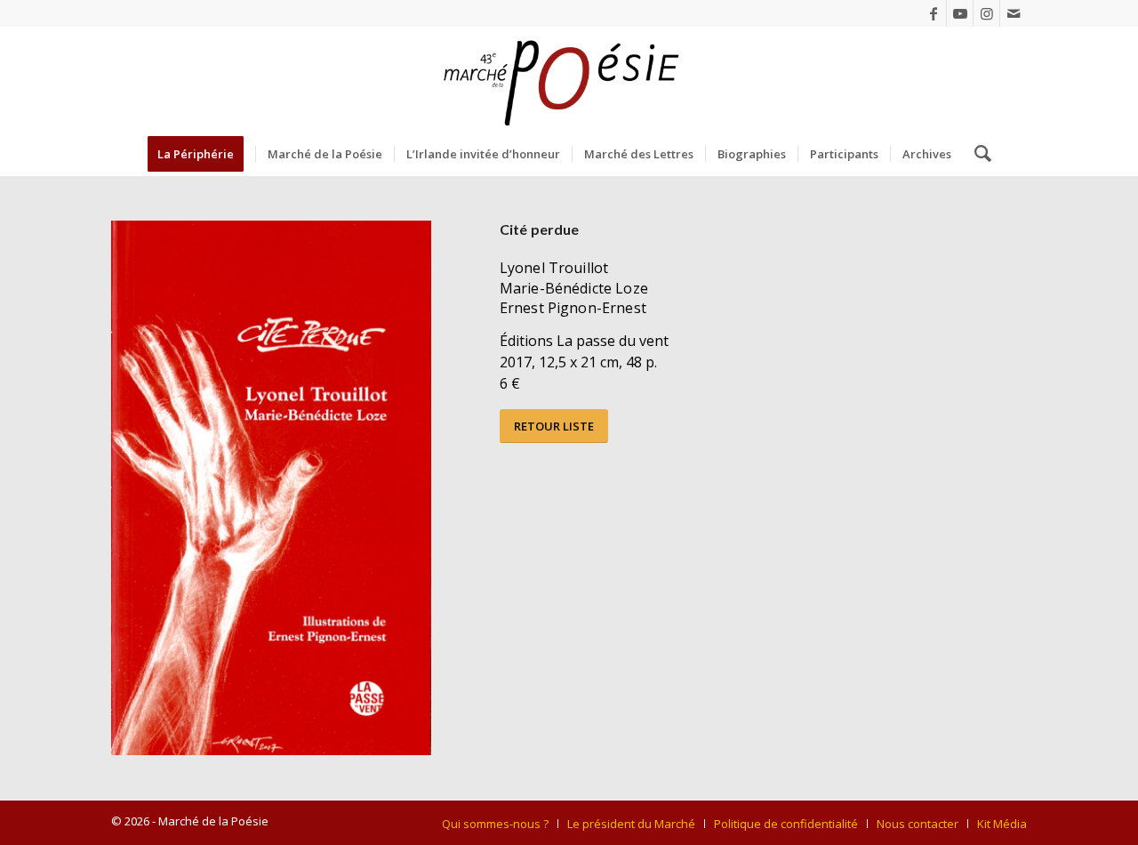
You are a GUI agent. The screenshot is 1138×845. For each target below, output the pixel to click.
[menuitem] (201, 154)
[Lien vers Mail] (1013, 13)
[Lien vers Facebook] (933, 13)
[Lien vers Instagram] (986, 13)
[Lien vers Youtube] (960, 13)
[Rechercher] (977, 154)
